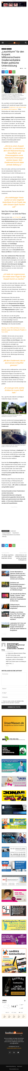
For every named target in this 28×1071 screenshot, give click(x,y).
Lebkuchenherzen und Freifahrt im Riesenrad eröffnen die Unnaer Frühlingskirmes (20, 557)
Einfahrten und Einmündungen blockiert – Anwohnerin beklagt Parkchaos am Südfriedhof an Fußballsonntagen (18, 586)
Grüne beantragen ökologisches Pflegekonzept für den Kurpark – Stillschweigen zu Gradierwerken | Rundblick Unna (13, 646)
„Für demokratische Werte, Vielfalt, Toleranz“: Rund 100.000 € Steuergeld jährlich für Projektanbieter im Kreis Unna (18, 597)
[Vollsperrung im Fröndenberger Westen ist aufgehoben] (5, 606)
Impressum (19, 1066)
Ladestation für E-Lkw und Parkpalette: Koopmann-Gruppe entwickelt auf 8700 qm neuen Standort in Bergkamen (18, 626)
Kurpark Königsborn (6, 532)
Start (3, 46)
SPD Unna (4, 536)
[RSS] (14, 1052)
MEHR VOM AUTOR (14, 567)
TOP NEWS (4, 615)
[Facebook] (9, 1052)
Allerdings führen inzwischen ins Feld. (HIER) (14, 330)
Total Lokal (9, 48)
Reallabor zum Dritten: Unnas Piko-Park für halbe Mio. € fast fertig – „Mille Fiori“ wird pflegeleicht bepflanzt (18, 615)
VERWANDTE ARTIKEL (14, 565)
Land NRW (7, 46)
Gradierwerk (13, 531)
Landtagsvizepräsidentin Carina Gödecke (11, 534)
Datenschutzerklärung (11, 1066)
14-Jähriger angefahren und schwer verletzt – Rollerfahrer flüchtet (8, 556)
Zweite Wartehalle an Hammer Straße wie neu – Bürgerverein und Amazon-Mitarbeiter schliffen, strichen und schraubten (18, 575)
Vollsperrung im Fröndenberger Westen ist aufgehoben (18, 606)
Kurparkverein (16, 532)
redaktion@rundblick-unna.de (14, 1048)
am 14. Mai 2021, (16, 217)
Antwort (7, 665)
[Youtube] (18, 1052)
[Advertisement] (14, 26)
